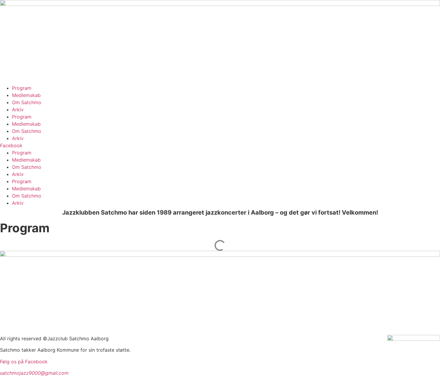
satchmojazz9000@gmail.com (34, 373)
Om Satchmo (26, 102)
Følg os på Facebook (24, 362)
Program (21, 88)
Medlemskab (26, 95)
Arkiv (18, 110)
